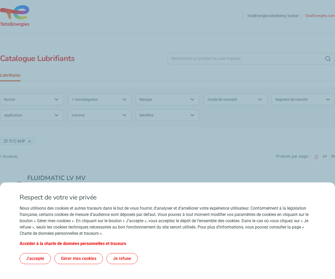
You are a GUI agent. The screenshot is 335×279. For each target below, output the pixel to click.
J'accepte (35, 258)
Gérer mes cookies (78, 258)
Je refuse (122, 258)
